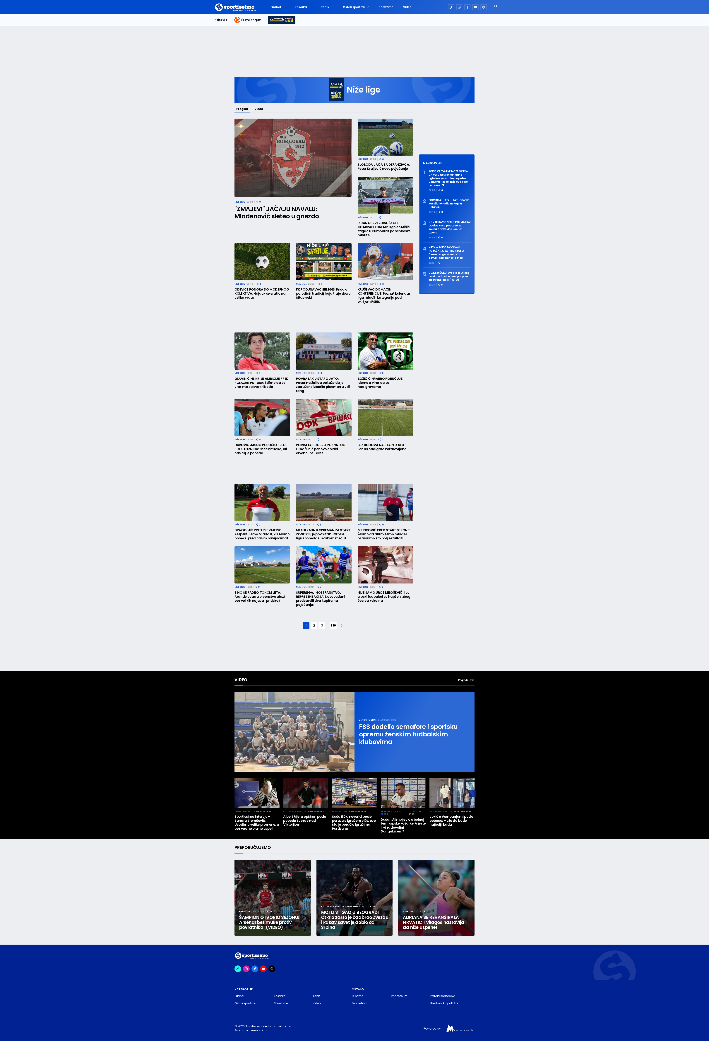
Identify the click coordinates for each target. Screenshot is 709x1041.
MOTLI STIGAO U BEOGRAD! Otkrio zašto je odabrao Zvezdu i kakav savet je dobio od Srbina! (354, 920)
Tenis (325, 7)
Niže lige (239, 201)
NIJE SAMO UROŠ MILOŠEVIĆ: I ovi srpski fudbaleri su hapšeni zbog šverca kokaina (384, 597)
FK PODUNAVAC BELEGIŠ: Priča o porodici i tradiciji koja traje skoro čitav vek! (323, 293)
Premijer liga (247, 911)
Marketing (359, 1003)
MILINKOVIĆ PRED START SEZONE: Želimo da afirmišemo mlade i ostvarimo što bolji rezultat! (384, 534)
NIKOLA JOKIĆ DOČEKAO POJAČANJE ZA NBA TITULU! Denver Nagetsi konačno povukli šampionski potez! (446, 253)
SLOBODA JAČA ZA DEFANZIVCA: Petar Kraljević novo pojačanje (384, 167)
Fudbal (276, 7)
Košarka (301, 7)
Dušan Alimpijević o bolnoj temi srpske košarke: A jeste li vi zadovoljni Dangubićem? (403, 825)
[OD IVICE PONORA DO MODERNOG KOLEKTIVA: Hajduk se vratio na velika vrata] (262, 261)
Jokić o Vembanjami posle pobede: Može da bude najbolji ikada (451, 821)
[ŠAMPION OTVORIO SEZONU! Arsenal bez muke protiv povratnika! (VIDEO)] (272, 898)
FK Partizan (339, 811)
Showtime (386, 7)
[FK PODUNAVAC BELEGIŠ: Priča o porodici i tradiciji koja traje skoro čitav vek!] (323, 261)
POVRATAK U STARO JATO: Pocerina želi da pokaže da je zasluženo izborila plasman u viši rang (323, 385)
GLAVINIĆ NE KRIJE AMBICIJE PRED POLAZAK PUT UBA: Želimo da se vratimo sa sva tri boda (261, 383)
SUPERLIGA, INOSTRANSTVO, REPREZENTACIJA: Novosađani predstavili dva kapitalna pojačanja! (320, 599)
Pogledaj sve (466, 680)
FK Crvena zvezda (294, 811)
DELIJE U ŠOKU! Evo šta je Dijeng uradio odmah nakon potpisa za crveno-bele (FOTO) (449, 276)
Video (407, 7)
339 (333, 625)
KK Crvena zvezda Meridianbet (340, 906)
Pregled (242, 109)
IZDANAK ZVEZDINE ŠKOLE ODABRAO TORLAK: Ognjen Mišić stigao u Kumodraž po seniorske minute (384, 229)
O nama (357, 996)
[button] (472, 793)
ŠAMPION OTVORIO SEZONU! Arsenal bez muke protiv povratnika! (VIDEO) (269, 922)
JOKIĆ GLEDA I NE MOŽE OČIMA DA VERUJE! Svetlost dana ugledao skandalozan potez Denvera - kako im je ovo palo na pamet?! (448, 178)
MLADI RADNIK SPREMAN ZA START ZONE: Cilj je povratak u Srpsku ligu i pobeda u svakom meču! (323, 534)
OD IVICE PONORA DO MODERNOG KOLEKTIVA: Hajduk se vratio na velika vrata (261, 293)
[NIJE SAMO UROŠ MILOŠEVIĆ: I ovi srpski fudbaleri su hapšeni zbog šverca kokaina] (385, 564)
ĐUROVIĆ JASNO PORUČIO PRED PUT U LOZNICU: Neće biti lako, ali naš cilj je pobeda (260, 449)
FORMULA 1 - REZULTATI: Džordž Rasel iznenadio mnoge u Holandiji (449, 203)
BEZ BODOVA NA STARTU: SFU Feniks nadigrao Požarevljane (382, 447)
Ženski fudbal (367, 720)
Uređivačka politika (444, 1003)
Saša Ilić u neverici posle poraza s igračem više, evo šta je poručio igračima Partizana (354, 822)
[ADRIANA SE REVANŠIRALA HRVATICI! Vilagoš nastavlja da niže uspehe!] (436, 898)
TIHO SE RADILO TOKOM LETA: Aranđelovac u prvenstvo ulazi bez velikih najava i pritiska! (259, 597)
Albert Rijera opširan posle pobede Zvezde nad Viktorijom (304, 821)
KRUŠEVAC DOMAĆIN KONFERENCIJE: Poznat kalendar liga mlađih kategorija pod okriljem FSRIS (384, 295)
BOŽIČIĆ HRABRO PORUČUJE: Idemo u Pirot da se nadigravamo (380, 383)
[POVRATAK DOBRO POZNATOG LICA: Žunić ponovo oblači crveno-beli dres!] (323, 417)
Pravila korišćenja (442, 996)
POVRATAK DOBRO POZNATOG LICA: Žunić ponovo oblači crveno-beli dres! (320, 449)
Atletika (408, 911)
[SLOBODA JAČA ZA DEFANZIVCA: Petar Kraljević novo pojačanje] (385, 137)
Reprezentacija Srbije (391, 813)
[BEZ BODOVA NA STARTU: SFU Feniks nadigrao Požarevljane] (385, 417)
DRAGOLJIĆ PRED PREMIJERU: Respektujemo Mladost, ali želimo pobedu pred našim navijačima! (262, 534)
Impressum (399, 996)
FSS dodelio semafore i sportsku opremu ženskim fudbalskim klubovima (408, 734)
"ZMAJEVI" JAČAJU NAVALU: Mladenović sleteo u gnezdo (276, 212)
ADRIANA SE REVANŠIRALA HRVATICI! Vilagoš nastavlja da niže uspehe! (433, 922)
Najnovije (221, 19)
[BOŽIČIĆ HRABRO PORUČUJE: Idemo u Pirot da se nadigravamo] (385, 351)
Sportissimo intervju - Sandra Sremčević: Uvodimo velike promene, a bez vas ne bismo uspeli (256, 822)
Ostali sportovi (354, 7)
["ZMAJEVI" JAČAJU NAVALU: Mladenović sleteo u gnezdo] (293, 158)
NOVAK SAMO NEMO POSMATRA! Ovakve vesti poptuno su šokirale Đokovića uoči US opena (450, 227)
